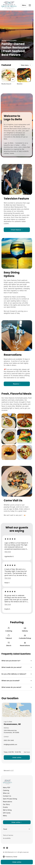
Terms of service (8, 835)
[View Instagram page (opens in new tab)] (7, 848)
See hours (27, 752)
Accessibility (7, 838)
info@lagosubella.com (10, 745)
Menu (24, 5)
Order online (16, 757)
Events (5, 807)
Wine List (6, 793)
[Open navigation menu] (30, 5)
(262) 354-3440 (9, 741)
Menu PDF (6, 787)
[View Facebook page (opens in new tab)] (4, 848)
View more (7, 551)
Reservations (7, 801)
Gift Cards (6, 813)
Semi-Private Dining (10, 799)
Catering (6, 790)
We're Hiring (7, 810)
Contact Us (7, 796)
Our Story (6, 804)
